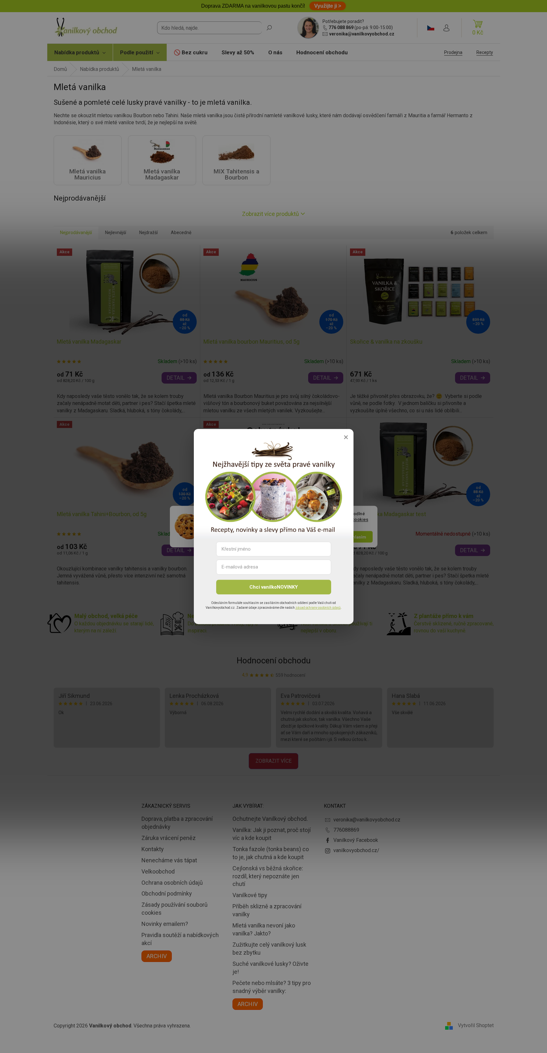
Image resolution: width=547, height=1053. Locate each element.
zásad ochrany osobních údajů (318, 607)
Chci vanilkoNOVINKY (273, 587)
